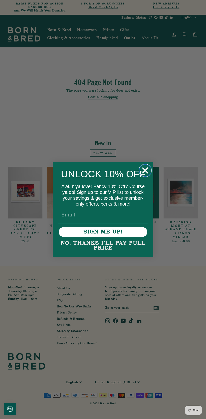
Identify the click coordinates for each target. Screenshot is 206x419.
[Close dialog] (145, 170)
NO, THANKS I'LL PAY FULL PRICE (103, 246)
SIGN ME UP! (103, 232)
